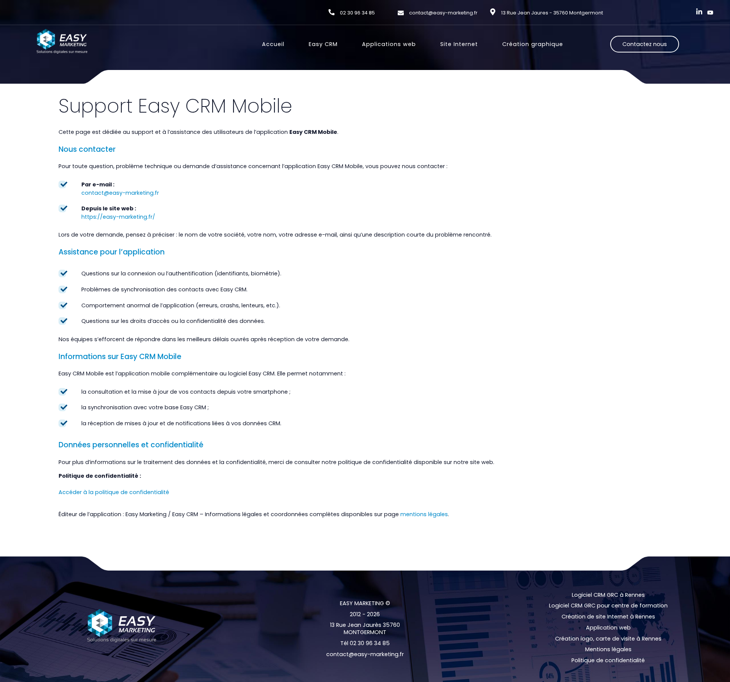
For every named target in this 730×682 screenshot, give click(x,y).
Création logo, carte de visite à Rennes (608, 638)
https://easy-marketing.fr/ (118, 217)
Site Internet (459, 44)
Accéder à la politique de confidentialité (114, 492)
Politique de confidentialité (608, 660)
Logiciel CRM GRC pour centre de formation (608, 605)
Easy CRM (323, 44)
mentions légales (424, 514)
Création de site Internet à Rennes (608, 616)
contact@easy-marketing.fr (443, 13)
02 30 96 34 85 (357, 13)
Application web (608, 627)
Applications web (389, 44)
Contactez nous (644, 44)
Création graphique (532, 44)
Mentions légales (608, 649)
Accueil (273, 44)
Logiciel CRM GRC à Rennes (608, 595)
